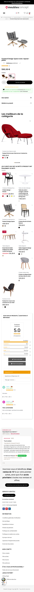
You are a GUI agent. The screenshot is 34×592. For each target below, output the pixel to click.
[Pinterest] (6, 509)
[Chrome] (21, 254)
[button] (22, 13)
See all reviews (15, 434)
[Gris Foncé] (7, 157)
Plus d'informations (17, 3)
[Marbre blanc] (19, 201)
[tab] (17, 98)
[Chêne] (3, 255)
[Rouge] (3, 157)
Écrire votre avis (17, 359)
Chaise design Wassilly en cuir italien (13, 457)
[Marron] (5, 77)
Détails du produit (7, 103)
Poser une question (17, 363)
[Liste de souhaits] (4, 63)
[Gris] (12, 77)
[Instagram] (9, 509)
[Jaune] (11, 196)
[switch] (3, 584)
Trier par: (7, 380)
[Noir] (7, 196)
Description (5, 97)
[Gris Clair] (5, 157)
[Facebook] (4, 509)
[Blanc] (5, 196)
